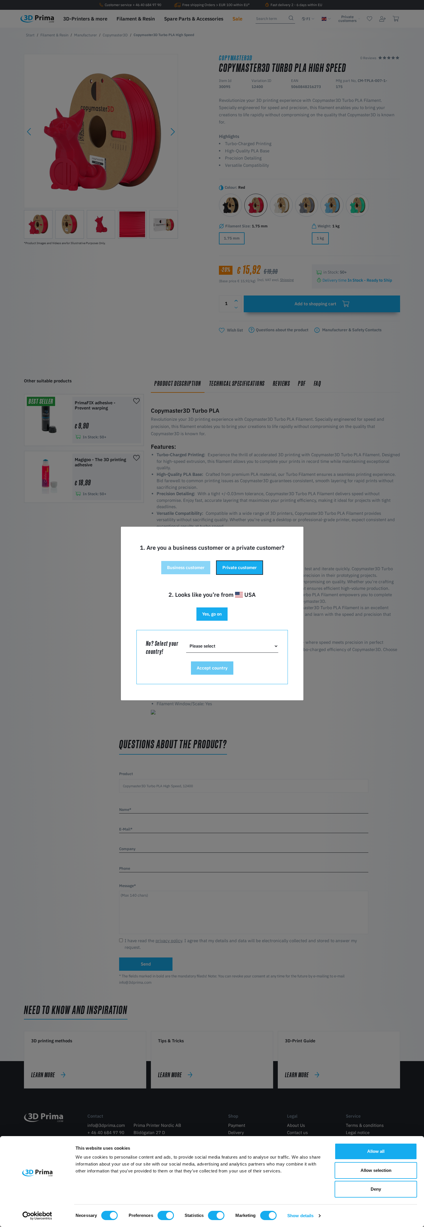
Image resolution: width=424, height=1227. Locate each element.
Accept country (212, 668)
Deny (376, 1189)
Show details (300, 1215)
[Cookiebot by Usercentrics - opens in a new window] (37, 1215)
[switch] (165, 1215)
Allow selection (376, 1170)
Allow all (375, 1151)
